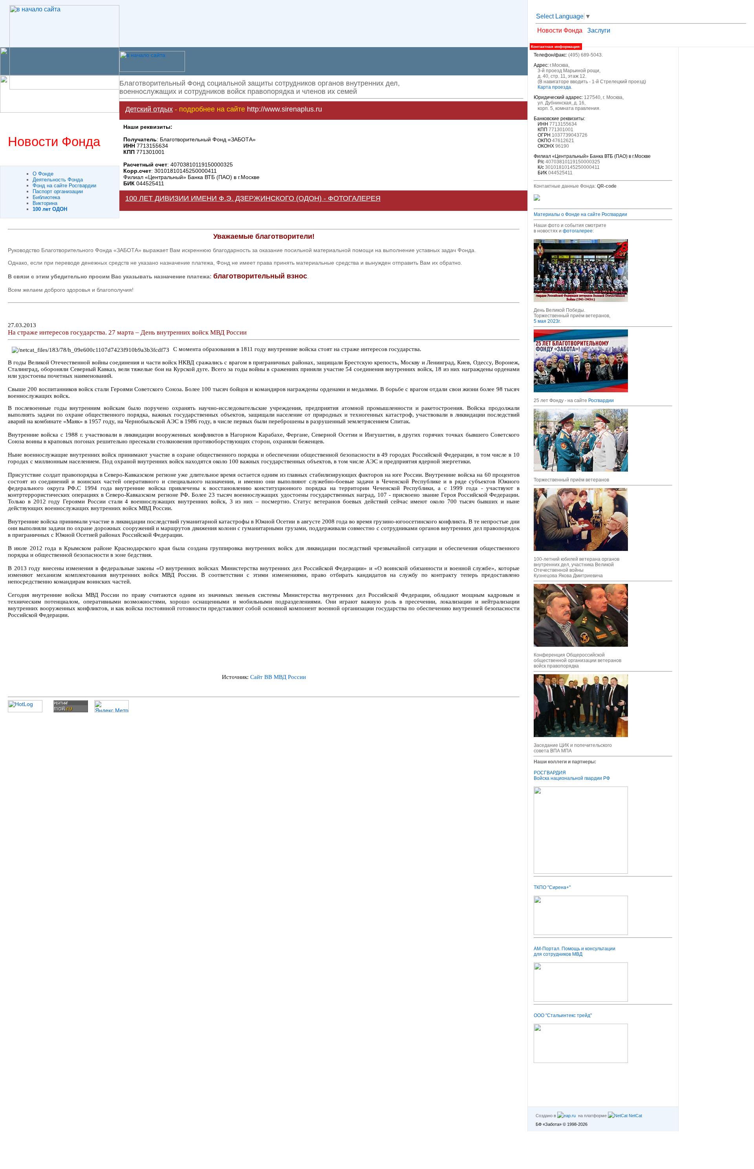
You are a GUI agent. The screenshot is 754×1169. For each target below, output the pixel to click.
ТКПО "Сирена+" (552, 887)
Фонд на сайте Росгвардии (64, 185)
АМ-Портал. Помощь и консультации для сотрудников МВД (574, 951)
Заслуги (598, 30)
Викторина (45, 203)
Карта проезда (554, 87)
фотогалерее (578, 231)
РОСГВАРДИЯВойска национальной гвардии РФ (572, 775)
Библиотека (46, 197)
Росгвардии (601, 400)
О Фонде (43, 174)
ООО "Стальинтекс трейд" (563, 1015)
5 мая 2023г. (547, 321)
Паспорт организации (58, 191)
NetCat (635, 1115)
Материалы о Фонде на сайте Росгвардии (580, 214)
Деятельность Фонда (58, 180)
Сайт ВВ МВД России (278, 677)
